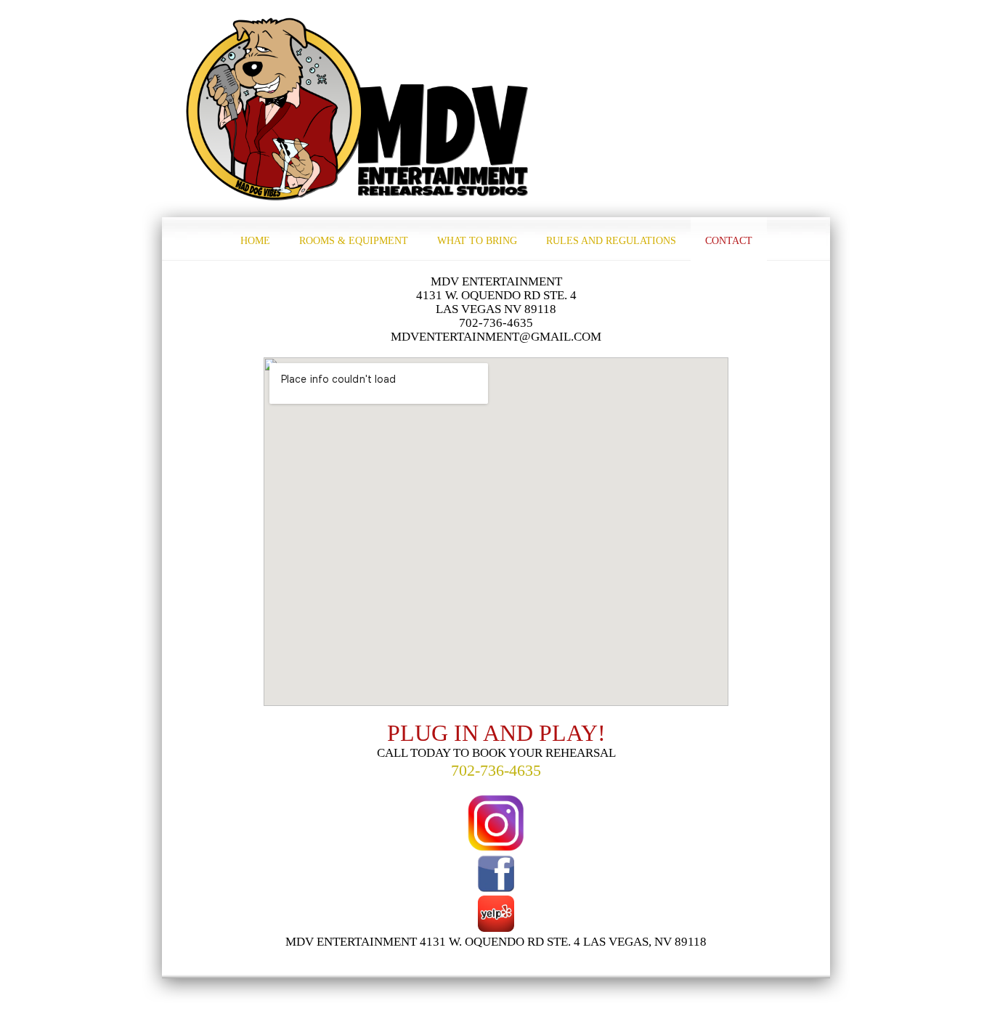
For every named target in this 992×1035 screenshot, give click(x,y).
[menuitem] (255, 239)
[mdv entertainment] (358, 109)
